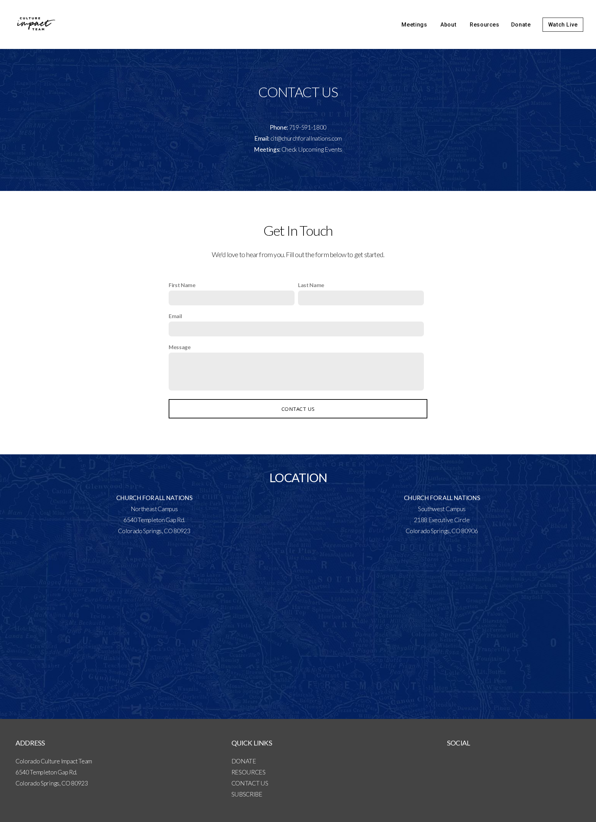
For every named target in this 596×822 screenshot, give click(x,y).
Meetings (415, 24)
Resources (484, 24)
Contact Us (298, 408)
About (449, 24)
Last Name (311, 285)
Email (175, 316)
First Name (182, 285)
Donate (521, 24)
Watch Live (563, 24)
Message (180, 347)
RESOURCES (248, 772)
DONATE (243, 761)
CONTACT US (249, 783)
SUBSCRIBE (246, 794)
